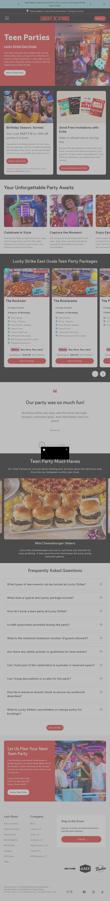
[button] (66, 449)
